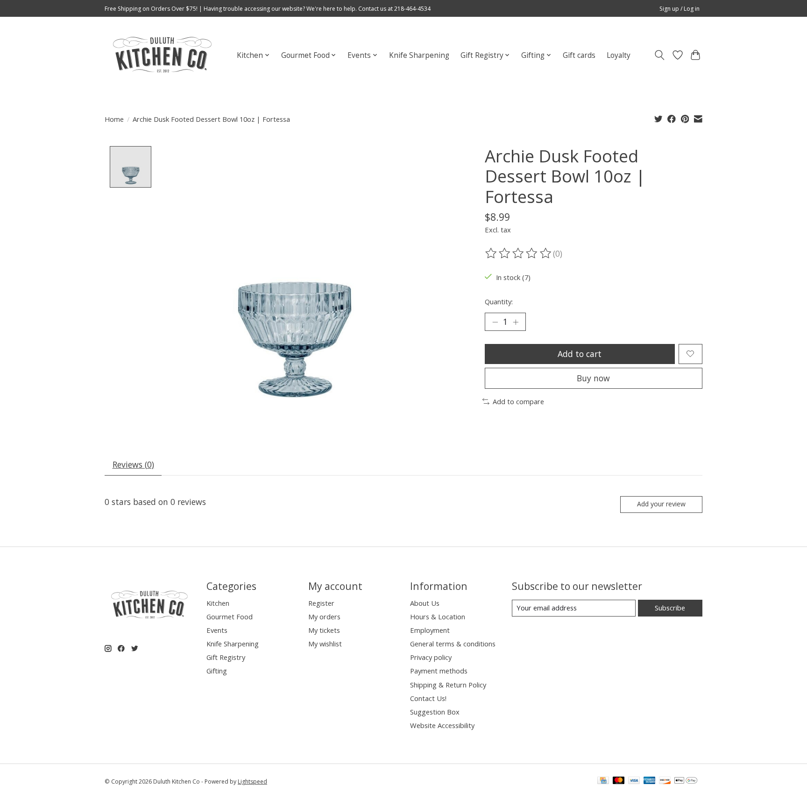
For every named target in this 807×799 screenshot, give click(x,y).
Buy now (593, 378)
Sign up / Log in (679, 9)
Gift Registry (225, 657)
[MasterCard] (619, 781)
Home (114, 119)
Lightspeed (252, 781)
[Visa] (634, 781)
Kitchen (217, 603)
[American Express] (650, 781)
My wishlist (325, 643)
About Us (424, 603)
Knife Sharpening (419, 55)
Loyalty (618, 55)
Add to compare (518, 401)
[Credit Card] (603, 781)
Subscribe (670, 607)
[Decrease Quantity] (495, 322)
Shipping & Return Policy (448, 684)
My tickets (324, 630)
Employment (430, 630)
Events (216, 630)
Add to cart (580, 353)
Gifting (216, 670)
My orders (324, 616)
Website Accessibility (442, 725)
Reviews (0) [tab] (133, 464)
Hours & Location (437, 616)
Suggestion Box (435, 711)
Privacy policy (431, 657)
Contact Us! (428, 698)
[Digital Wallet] (685, 781)
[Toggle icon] (659, 55)
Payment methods (438, 670)
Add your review (661, 503)
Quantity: (499, 301)
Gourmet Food (229, 616)
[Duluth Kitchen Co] (162, 55)
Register (321, 603)
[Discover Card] (665, 781)
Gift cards (579, 55)
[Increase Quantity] (515, 322)
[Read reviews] (519, 253)
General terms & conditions (453, 643)
